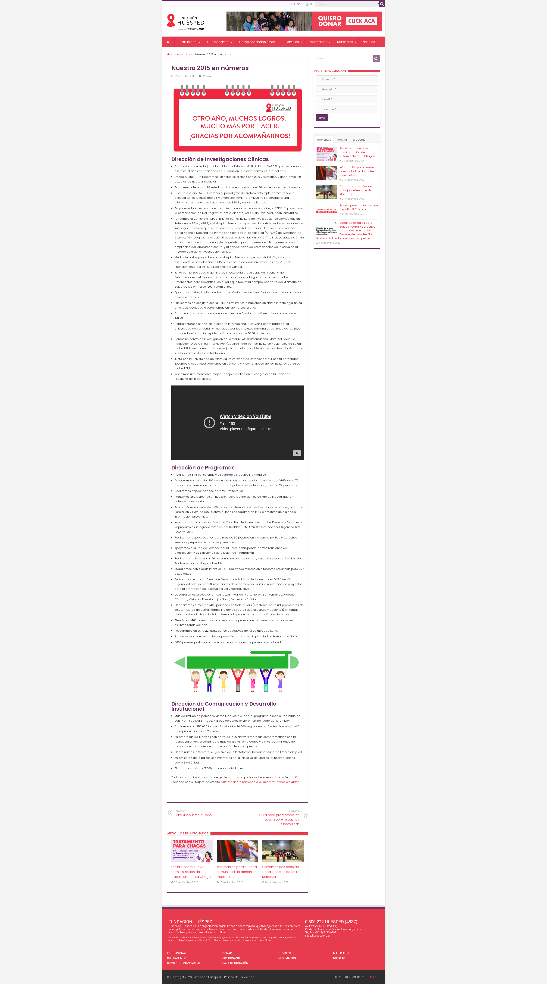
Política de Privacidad (239, 977)
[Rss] (291, 4)
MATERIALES (341, 953)
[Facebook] (294, 4)
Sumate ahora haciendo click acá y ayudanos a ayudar (260, 782)
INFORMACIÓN (287, 958)
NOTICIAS (339, 958)
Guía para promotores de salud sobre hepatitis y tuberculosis (279, 817)
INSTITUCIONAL (177, 953)
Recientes (324, 140)
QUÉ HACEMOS (176, 958)
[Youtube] (307, 4)
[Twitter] (298, 4)
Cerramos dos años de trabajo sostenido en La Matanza (281, 872)
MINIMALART (371, 977)
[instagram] (311, 4)
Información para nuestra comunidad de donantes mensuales (237, 872)
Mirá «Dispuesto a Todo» (194, 813)
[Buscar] (382, 4)
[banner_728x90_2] (304, 21)
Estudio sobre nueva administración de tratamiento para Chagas (191, 872)
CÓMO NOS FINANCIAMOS (183, 963)
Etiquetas (359, 140)
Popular (342, 140)
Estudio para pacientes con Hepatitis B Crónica (359, 207)
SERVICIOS (284, 953)
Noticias (187, 54)
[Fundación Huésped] (185, 21)
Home (174, 54)
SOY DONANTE (231, 958)
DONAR (227, 953)
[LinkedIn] (303, 4)
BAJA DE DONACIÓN (235, 963)
